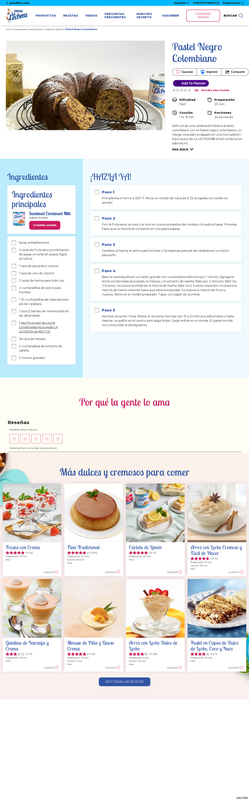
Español (180, 3)
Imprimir (212, 71)
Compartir (238, 71)
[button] (182, 149)
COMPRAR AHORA (203, 15)
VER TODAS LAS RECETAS (124, 681)
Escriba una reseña (215, 90)
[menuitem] (46, 15)
